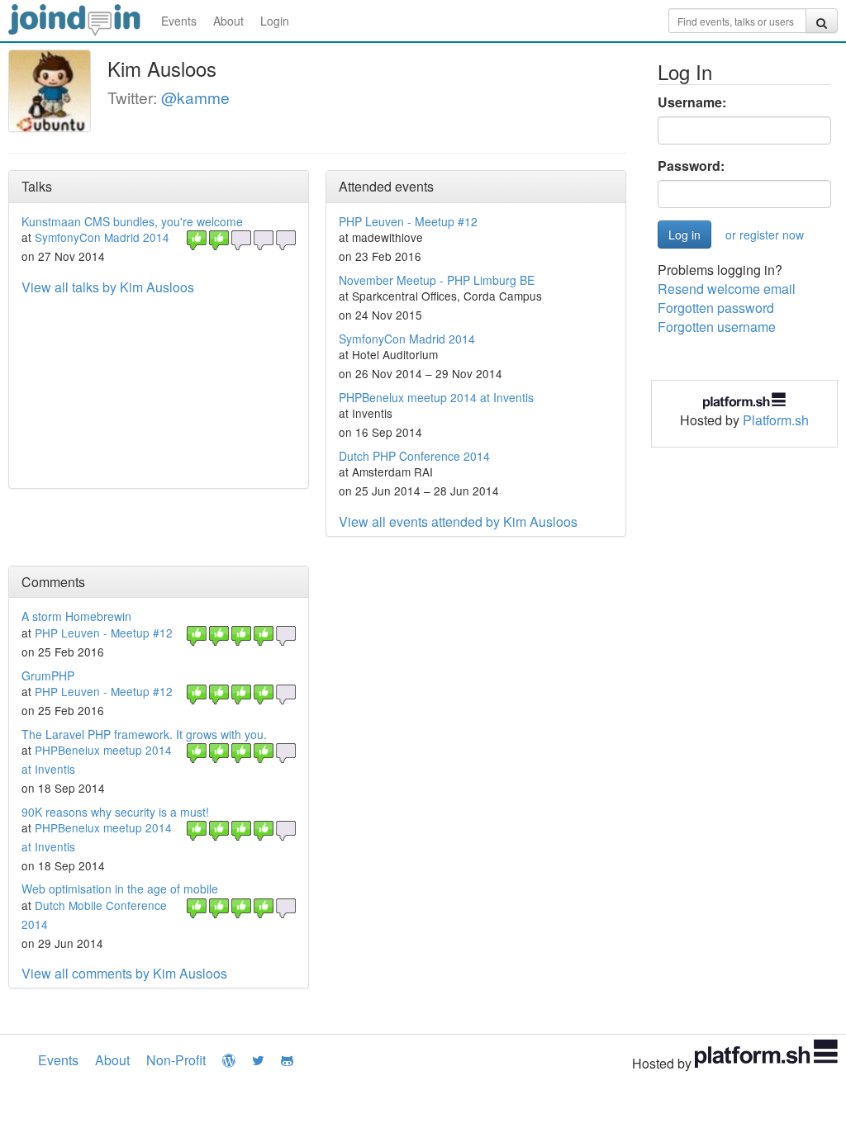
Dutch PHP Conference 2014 (414, 456)
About (228, 20)
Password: (691, 166)
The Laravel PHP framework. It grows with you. (144, 734)
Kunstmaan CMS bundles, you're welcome (132, 221)
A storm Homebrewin (76, 616)
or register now (764, 234)
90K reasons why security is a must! (115, 811)
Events (179, 20)
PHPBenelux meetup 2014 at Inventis (436, 397)
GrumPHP (47, 675)
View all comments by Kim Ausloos (124, 973)
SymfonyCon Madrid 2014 (102, 237)
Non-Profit (176, 1059)
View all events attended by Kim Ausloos (458, 521)
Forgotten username (717, 326)
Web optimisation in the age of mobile (119, 888)
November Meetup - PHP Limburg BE (437, 280)
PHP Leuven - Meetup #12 (408, 221)
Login (274, 20)
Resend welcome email (727, 288)
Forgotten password (716, 307)
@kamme (195, 97)
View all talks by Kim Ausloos (107, 286)
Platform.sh (776, 419)
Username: (692, 102)
